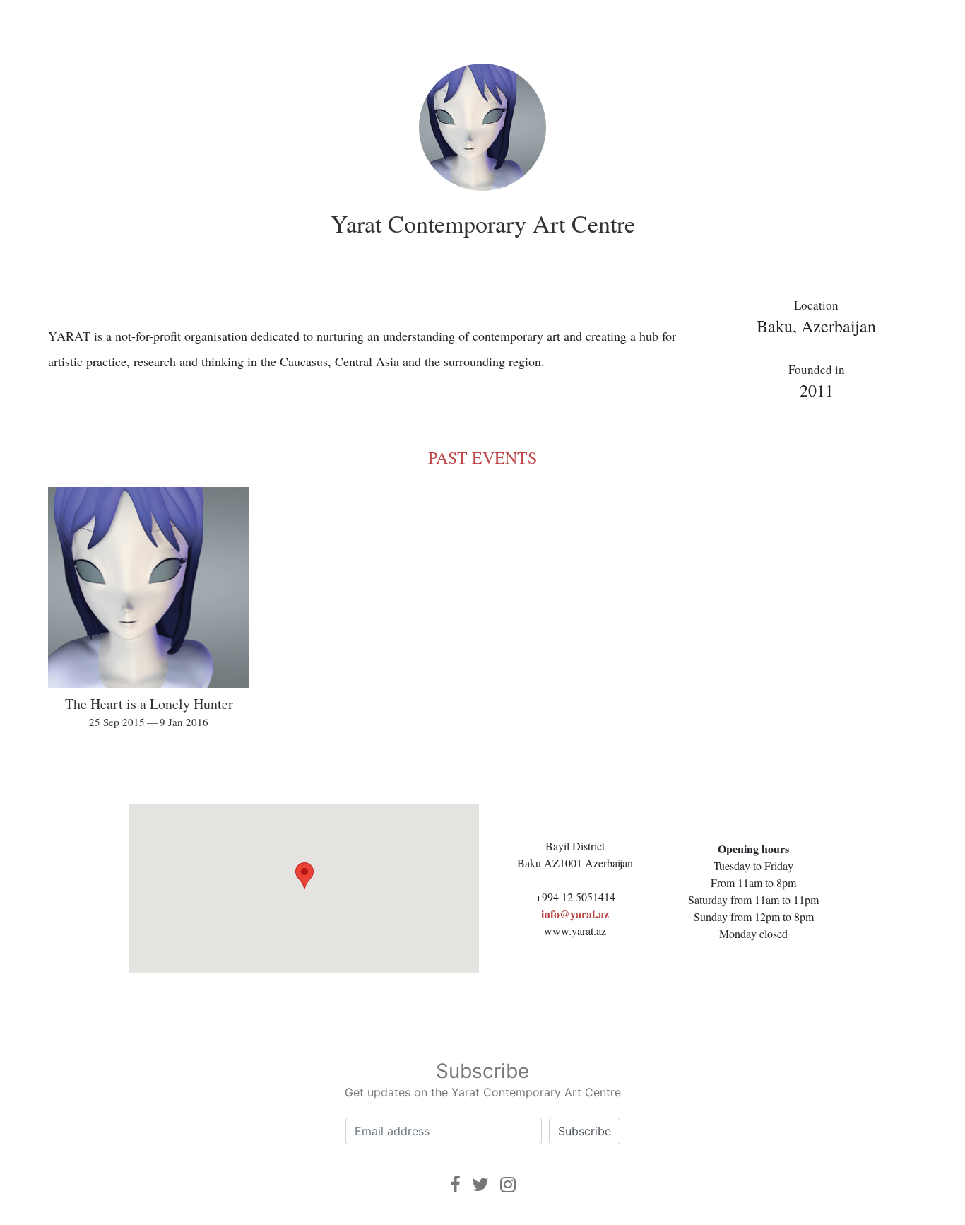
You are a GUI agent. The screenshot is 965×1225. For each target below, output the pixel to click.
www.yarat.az (575, 930)
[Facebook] (455, 1184)
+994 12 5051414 (575, 896)
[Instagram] (508, 1184)
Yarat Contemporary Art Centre (483, 223)
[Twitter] (480, 1184)
